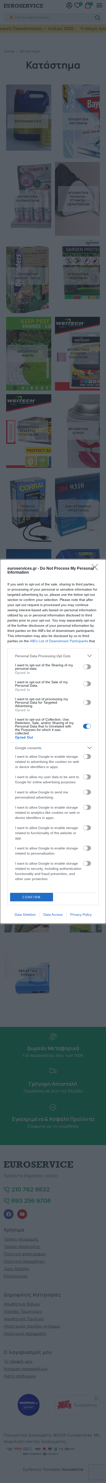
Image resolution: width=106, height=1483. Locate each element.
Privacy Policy (81, 914)
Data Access (53, 914)
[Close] (96, 568)
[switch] (87, 666)
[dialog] (53, 741)
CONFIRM (31, 897)
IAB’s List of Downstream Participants (59, 641)
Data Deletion (25, 914)
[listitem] (53, 655)
